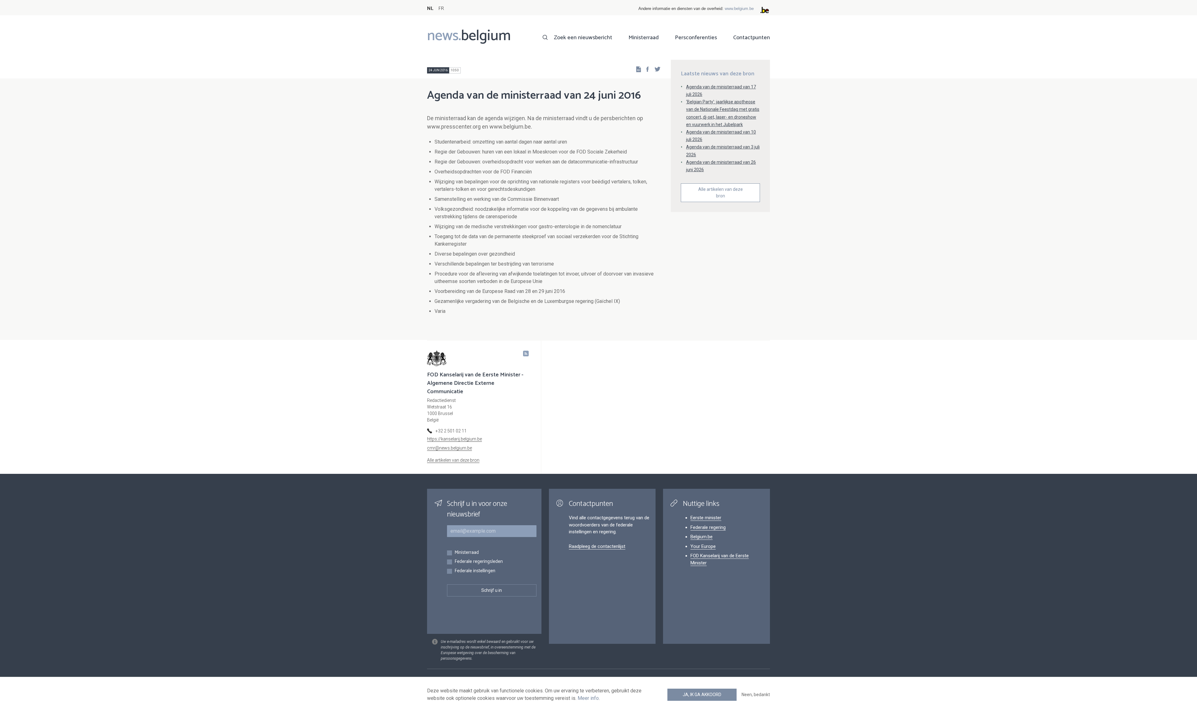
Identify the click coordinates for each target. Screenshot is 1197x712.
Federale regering (708, 527)
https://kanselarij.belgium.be (454, 438)
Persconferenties (696, 37)
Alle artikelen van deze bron (720, 192)
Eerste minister (705, 518)
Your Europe (703, 546)
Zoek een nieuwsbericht (583, 37)
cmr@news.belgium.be (449, 448)
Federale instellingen (474, 571)
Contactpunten (751, 37)
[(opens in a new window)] (645, 69)
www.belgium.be (739, 8)
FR (441, 8)
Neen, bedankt (756, 694)
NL (430, 8)
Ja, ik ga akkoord (702, 694)
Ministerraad (643, 37)
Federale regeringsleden (478, 561)
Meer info (588, 698)
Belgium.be (701, 537)
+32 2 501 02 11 (451, 430)
